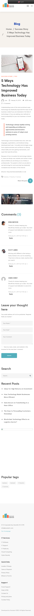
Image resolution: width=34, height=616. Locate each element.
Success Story (21, 29)
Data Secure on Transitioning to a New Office (16, 404)
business (6, 177)
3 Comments (6, 103)
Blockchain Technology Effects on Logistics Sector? (16, 420)
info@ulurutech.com (7, 528)
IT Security (12, 177)
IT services (18, 177)
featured (12, 483)
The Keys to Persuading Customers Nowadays (17, 412)
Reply (11, 238)
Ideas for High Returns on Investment (18, 389)
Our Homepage (5, 531)
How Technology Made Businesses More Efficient (17, 395)
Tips (15, 76)
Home (9, 29)
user (6, 100)
